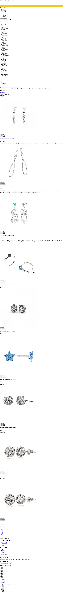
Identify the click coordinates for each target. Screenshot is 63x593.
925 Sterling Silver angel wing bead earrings (7, 138)
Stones (49, 88)
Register (5, 13)
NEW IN (46, 88)
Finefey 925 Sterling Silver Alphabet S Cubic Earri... (8, 331)
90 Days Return (4, 543)
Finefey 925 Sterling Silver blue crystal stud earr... (8, 379)
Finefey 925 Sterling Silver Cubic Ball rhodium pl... (8, 427)
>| (2, 536)
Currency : (1, 7)
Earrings (3, 82)
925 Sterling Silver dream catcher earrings (7, 235)
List (3, 93)
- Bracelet (7, 88)
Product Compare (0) (3, 92)
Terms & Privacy (4, 544)
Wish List (3, 551)
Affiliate (3, 582)
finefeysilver (7, 584)
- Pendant (33, 88)
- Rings (36, 88)
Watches (51, 88)
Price (1, 86)
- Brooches (11, 88)
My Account (4, 550)
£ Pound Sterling (5, 10)
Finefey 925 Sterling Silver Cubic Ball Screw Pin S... (8, 522)
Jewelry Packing (42, 88)
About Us (3, 549)
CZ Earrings (4, 83)
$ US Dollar (4, 11)
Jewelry (5, 88)
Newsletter (3, 581)
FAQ (3, 545)
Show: (1, 96)
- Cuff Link (21, 88)
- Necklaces (29, 88)
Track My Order (4, 542)
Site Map (3, 579)
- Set (39, 88)
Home (3, 81)
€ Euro (3, 9)
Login (5, 14)
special (3, 552)
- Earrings (25, 88)
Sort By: (1, 95)
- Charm (17, 88)
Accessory (1, 88)
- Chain (15, 88)
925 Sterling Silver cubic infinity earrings (6, 186)
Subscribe (10, 563)
